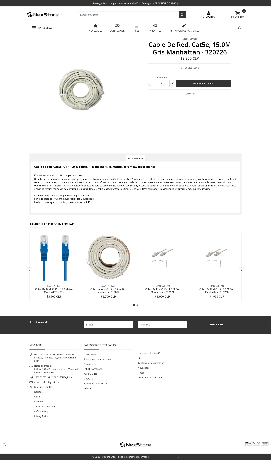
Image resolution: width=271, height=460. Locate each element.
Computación (90, 364)
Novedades (95, 30)
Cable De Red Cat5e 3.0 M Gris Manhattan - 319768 (216, 290)
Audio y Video (90, 373)
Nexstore (39, 391)
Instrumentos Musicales (184, 30)
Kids (140, 358)
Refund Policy (41, 411)
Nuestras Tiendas (43, 386)
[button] (134, 305)
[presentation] (29, 269)
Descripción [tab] (135, 158)
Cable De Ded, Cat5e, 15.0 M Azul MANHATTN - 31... (54, 290)
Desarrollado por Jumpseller (164, 456)
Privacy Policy (41, 416)
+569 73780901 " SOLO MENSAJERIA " (53, 377)
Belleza (87, 388)
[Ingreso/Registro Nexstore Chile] (208, 14)
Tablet (136, 30)
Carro (37, 396)
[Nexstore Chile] (42, 14)
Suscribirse (216, 324)
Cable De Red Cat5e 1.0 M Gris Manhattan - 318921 (162, 290)
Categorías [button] (45, 27)
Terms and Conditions (45, 406)
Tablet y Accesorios (94, 368)
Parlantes (155, 30)
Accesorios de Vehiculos (150, 377)
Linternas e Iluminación (149, 353)
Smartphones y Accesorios (97, 359)
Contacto (39, 401)
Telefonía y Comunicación (151, 362)
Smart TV (88, 378)
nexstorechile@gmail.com (47, 382)
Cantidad (162, 77)
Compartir (189, 93)
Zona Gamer (117, 30)
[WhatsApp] (240, 28)
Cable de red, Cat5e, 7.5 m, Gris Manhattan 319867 (108, 290)
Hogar (141, 372)
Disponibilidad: (188, 68)
